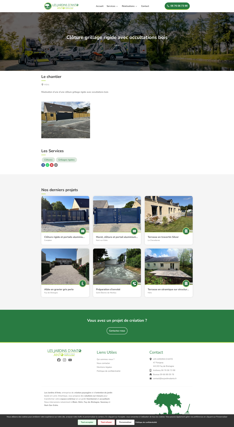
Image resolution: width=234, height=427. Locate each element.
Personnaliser (125, 422)
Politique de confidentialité (108, 371)
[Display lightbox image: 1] (65, 120)
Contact (145, 6)
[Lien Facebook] (59, 360)
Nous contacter (103, 363)
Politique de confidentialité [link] (146, 422)
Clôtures (48, 159)
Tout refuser (106, 422)
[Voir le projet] (65, 214)
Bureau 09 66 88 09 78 (163, 374)
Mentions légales (104, 367)
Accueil (99, 6)
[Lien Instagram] (64, 360)
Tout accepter (87, 422)
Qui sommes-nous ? (105, 359)
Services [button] (111, 6)
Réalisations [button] (128, 6)
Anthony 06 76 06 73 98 (164, 370)
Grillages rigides (66, 159)
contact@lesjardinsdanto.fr (165, 378)
